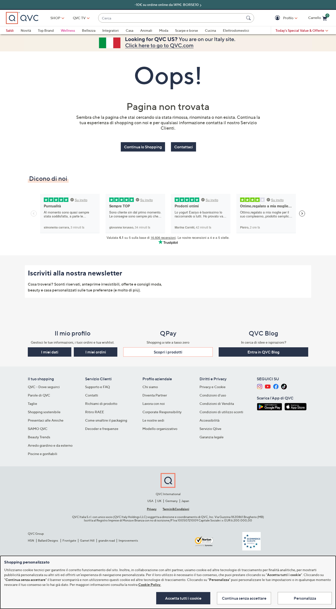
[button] (278, 18)
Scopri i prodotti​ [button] (168, 352)
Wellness (68, 30)
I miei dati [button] (49, 352)
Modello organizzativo (159, 428)
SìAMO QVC (37, 428)
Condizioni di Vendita (216, 403)
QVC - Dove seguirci (44, 387)
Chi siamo (150, 387)
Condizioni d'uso (212, 395)
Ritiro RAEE (94, 412)
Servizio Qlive (210, 428)
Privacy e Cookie (212, 387)
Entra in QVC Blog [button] (263, 352)
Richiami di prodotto (101, 403)
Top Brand (46, 30)
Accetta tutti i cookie (183, 598)
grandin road (106, 540)
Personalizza (305, 598)
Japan (185, 501)
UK (159, 501)
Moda (163, 30)
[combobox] (171, 18)
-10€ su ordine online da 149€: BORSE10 (167, 4)
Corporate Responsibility (162, 412)
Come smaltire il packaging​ (106, 420)
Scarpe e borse (186, 30)
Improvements (128, 540)
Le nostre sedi (153, 420)
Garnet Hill (87, 540)
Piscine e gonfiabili (42, 454)
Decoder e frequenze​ (101, 428)
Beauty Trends (39, 437)
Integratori (110, 30)
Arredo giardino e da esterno (50, 445)
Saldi (10, 30)
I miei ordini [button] (95, 352)
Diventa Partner (154, 395)
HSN (31, 540)
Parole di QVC (39, 395)
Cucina (210, 30)
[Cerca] (249, 18)
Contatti (91, 395)
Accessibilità (209, 420)
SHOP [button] (55, 18)
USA (150, 501)
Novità (26, 30)
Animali (146, 30)
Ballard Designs (48, 540)
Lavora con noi (153, 403)
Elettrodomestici (236, 30)
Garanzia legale (211, 437)
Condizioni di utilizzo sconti (221, 412)
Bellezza (88, 30)
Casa (129, 30)
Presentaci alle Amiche (45, 420)
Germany (171, 501)
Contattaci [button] (183, 146)
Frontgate (69, 540)
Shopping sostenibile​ (44, 412)
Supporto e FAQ (97, 387)
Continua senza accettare (244, 598)
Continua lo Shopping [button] (143, 146)
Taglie (32, 403)
